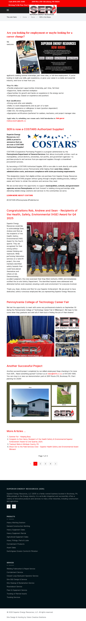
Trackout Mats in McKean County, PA (24, 444)
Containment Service (15, 572)
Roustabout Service (14, 586)
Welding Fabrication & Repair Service (21, 569)
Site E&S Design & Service (17, 579)
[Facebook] (8, 506)
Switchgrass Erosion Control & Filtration (22, 551)
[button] (8, 10)
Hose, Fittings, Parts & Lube (18, 540)
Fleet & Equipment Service (17, 590)
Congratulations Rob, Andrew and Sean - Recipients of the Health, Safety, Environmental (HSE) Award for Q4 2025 (42, 214)
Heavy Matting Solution (16, 523)
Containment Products (15, 544)
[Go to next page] (55, 464)
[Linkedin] (14, 506)
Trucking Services (13, 597)
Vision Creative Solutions (36, 617)
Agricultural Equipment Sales (17, 537)
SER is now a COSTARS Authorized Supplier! (35, 129)
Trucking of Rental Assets (17, 594)
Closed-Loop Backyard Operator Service (22, 576)
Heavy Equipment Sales (16, 530)
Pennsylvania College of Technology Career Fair (38, 302)
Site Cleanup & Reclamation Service (20, 583)
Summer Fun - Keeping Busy (20, 437)
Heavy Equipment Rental (16, 533)
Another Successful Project (24, 365)
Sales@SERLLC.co (55, 374)
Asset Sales (11, 548)
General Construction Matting (18, 526)
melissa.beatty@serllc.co (16, 121)
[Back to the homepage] (43, 10)
